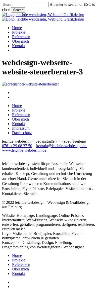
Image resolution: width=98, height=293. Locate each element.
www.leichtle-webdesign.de (24, 150)
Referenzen (21, 115)
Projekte (18, 110)
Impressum (20, 128)
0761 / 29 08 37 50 (17, 146)
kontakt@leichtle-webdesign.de (61, 146)
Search (18, 10)
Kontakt (18, 124)
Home (17, 106)
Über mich (20, 119)
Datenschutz (22, 133)
